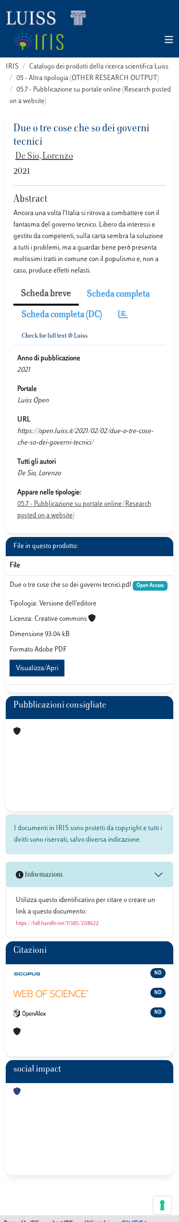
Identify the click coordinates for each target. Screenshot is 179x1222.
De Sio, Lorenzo (44, 156)
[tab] (123, 315)
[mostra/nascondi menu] (169, 40)
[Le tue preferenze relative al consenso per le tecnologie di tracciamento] (162, 1205)
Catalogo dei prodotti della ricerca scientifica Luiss (98, 66)
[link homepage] (50, 17)
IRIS (12, 66)
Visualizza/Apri (37, 668)
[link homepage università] (38, 40)
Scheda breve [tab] (46, 294)
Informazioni (43, 875)
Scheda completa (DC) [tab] (61, 315)
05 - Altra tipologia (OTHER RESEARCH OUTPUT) (87, 78)
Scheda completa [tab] (118, 294)
